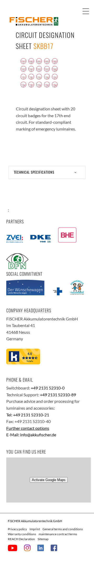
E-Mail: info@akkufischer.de (31, 434)
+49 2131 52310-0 (47, 387)
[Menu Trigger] (86, 11)
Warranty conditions (22, 534)
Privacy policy (17, 529)
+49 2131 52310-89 (58, 394)
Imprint (35, 529)
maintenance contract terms (58, 534)
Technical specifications (34, 172)
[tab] (47, 172)
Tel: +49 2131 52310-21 (27, 414)
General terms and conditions (63, 529)
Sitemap (43, 539)
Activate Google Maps (49, 480)
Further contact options (27, 428)
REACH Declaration (21, 539)
